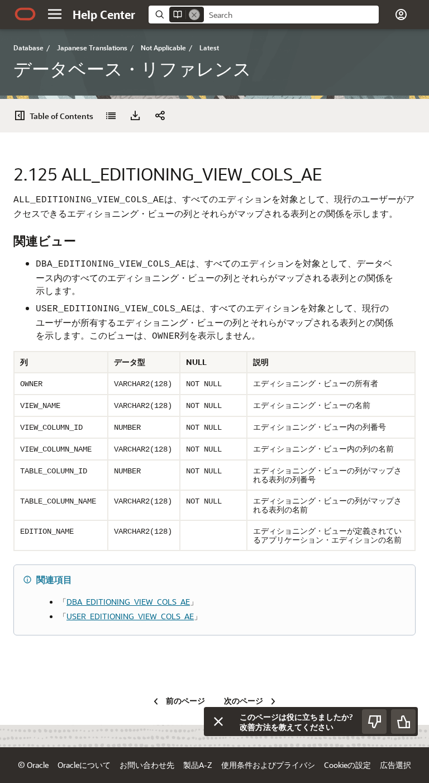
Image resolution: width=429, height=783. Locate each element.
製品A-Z (197, 765)
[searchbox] (291, 15)
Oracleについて (84, 765)
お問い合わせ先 (147, 765)
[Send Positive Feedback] (403, 721)
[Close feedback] (218, 721)
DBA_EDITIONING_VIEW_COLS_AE (128, 601)
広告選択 (395, 765)
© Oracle (33, 765)
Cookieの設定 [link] (347, 765)
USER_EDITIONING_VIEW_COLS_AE (130, 616)
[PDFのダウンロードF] (135, 116)
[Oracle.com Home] (25, 14)
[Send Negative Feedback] (374, 721)
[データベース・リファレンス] (111, 116)
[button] (55, 14)
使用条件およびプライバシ (268, 765)
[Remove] (194, 14)
